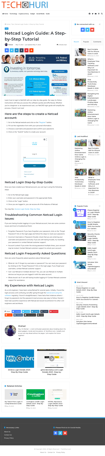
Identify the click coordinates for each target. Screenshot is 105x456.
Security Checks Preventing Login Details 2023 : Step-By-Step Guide (94, 238)
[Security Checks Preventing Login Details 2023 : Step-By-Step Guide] (80, 237)
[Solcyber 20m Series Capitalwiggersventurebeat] (80, 265)
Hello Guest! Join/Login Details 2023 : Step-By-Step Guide (93, 252)
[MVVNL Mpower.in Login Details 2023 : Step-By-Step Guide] (57, 394)
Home (6, 14)
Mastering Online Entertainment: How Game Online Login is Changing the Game (93, 116)
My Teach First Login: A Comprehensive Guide (13, 403)
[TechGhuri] (25, 5)
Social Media (40, 14)
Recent (76, 42)
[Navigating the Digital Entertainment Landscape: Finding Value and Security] (80, 96)
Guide (48, 14)
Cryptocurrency (24, 14)
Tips (12, 24)
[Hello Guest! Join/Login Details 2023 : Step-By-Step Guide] (80, 251)
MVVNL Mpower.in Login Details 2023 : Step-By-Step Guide (55, 403)
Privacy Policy (9, 438)
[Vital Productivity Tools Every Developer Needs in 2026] (80, 82)
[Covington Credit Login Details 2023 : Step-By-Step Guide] (35, 394)
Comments (97, 42)
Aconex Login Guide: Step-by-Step (27, 209)
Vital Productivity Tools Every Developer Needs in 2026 (93, 84)
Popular (86, 42)
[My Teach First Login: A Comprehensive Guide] (14, 394)
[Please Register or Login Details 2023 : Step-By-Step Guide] (80, 213)
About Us (7, 432)
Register (42, 122)
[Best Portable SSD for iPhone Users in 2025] (80, 52)
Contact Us (8, 435)
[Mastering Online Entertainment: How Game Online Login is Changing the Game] (80, 113)
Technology (13, 14)
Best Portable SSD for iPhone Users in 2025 (93, 51)
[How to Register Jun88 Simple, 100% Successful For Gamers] (80, 225)
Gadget (32, 14)
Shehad (10, 44)
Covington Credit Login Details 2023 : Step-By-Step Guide (35, 403)
